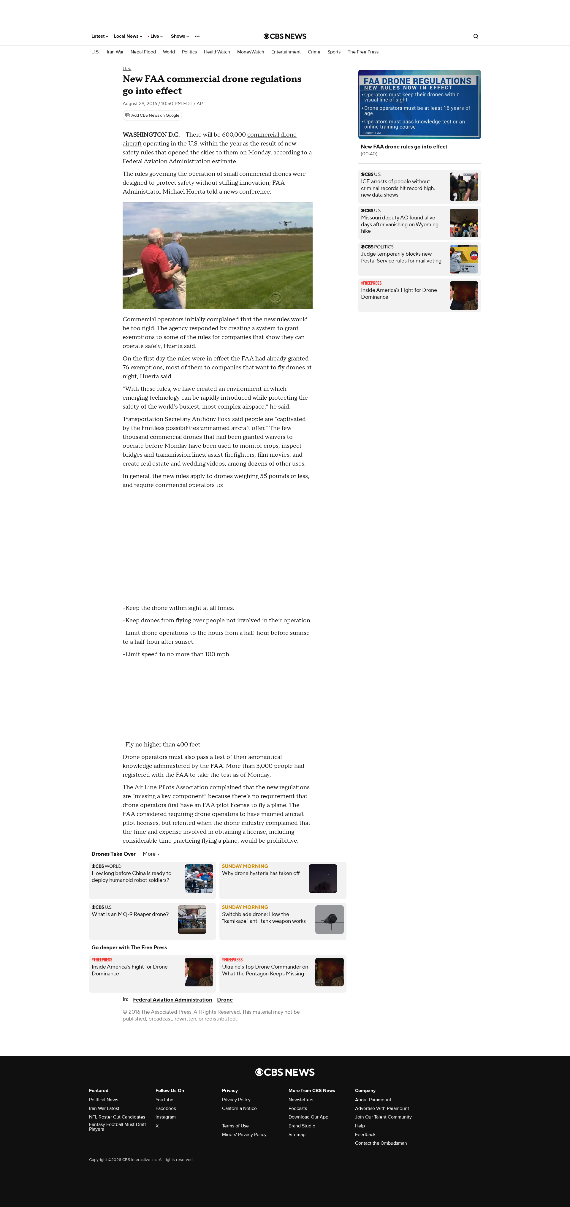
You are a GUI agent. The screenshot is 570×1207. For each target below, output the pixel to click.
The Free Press (363, 52)
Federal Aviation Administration (172, 999)
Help (360, 1126)
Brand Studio (302, 1126)
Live (155, 36)
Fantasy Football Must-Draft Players (117, 1127)
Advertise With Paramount (382, 1108)
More (150, 854)
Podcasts (298, 1108)
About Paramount (373, 1099)
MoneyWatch (250, 52)
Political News (103, 1099)
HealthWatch (217, 52)
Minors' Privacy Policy (244, 1134)
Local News (127, 36)
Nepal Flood (143, 52)
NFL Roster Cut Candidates (117, 1117)
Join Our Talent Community (383, 1117)
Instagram (166, 1117)
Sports (334, 52)
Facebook (166, 1108)
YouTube (164, 1099)
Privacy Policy (236, 1099)
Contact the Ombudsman (381, 1143)
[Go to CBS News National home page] (285, 36)
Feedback (365, 1134)
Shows (178, 36)
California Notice (239, 1108)
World (169, 52)
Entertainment (286, 52)
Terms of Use (235, 1126)
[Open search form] (476, 36)
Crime (314, 52)
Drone (225, 999)
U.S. (95, 52)
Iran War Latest (104, 1108)
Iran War (115, 52)
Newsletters (301, 1099)
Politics (189, 52)
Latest (98, 36)
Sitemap (297, 1134)
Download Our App (308, 1117)
